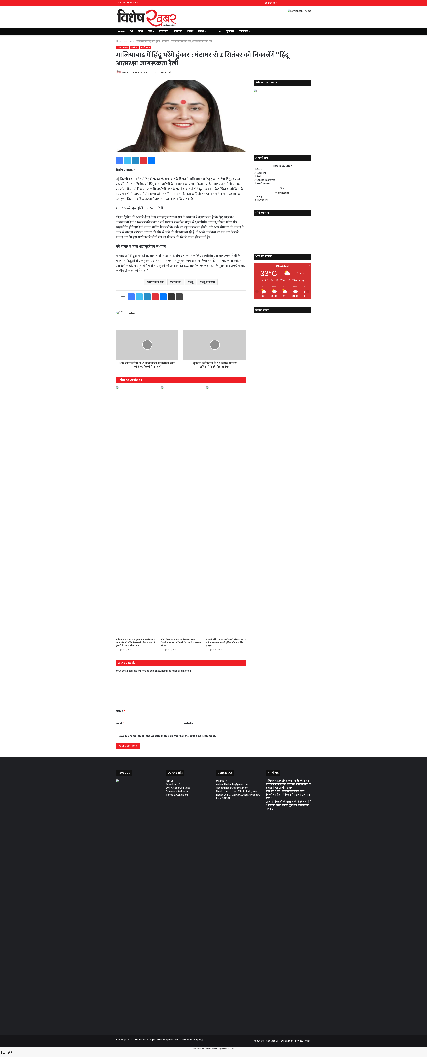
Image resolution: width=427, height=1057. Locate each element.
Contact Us (272, 1041)
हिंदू (191, 282)
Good (259, 169)
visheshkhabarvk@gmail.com (232, 788)
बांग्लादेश (176, 282)
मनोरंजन (178, 31)
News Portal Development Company (185, 1039)
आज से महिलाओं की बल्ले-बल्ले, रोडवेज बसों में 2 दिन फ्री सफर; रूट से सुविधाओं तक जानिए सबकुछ (226, 642)
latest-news (129, 41)
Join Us (169, 781)
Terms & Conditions (177, 795)
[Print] (179, 296)
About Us (259, 1041)
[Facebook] (119, 160)
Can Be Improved (265, 180)
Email (120, 723)
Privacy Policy (302, 1041)
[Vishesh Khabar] (147, 17)
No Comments (264, 183)
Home (121, 31)
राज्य (150, 31)
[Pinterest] (143, 160)
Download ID (173, 784)
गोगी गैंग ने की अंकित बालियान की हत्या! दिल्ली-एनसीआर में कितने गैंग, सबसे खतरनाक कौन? (181, 642)
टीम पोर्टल (243, 31)
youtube (215, 31)
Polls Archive (261, 200)
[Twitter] (127, 160)
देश (131, 31)
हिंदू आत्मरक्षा (208, 282)
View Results (282, 193)
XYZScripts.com (228, 1048)
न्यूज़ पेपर (230, 31)
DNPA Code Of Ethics (178, 788)
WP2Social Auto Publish (202, 1048)
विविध (201, 31)
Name (120, 711)
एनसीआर (163, 31)
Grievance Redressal (177, 791)
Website (188, 723)
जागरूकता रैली (156, 282)
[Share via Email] (171, 296)
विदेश (140, 31)
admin (125, 72)
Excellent (261, 173)
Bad (258, 176)
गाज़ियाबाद (145, 47)
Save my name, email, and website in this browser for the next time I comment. (167, 736)
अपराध (190, 31)
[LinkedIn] (135, 160)
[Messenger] (151, 160)
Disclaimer (287, 1041)
